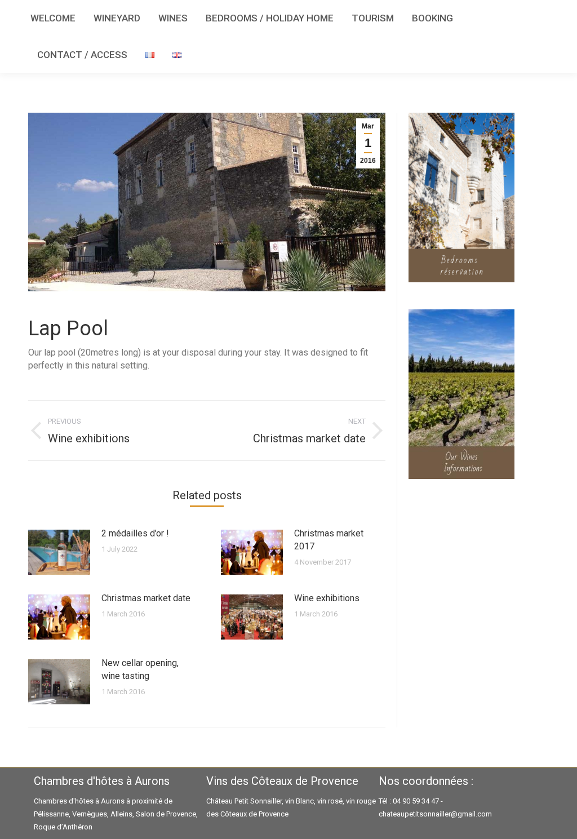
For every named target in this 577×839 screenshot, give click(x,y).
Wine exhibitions (326, 598)
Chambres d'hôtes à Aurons (79, 801)
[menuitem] (53, 18)
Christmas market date (145, 598)
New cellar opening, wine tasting (140, 669)
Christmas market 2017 (328, 540)
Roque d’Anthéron (63, 827)
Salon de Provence (166, 814)
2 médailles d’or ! (135, 533)
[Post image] (59, 552)
